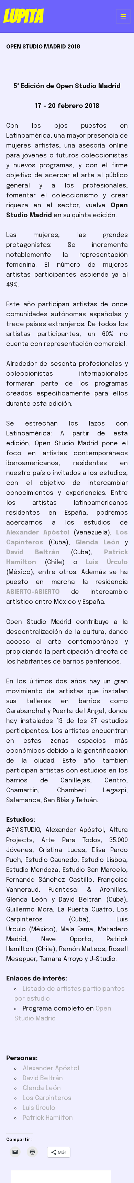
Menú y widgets (123, 23)
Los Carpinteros (47, 1098)
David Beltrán (43, 1078)
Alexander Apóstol (51, 1069)
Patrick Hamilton (48, 1118)
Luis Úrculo (39, 1108)
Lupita (23, 16)
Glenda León (42, 1088)
